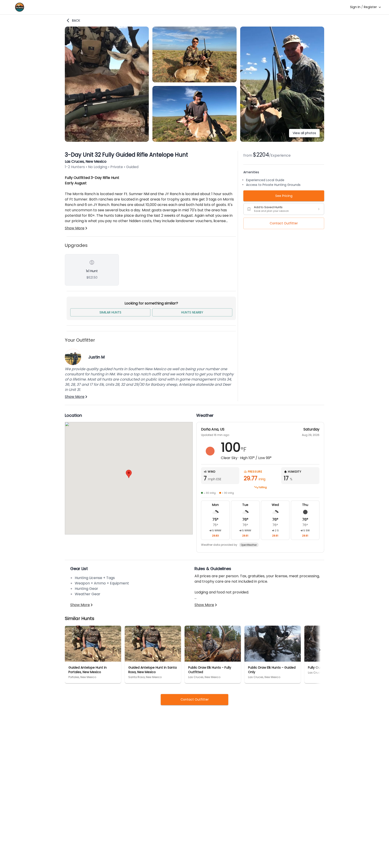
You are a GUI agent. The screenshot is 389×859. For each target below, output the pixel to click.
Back (76, 20)
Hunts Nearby (192, 312)
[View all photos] (282, 140)
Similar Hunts (110, 312)
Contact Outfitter (284, 223)
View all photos (304, 133)
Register (370, 7)
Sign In (355, 7)
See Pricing (283, 196)
